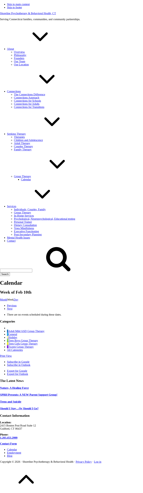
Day (16, 299)
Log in (97, 461)
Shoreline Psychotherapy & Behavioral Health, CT (28, 13)
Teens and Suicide (10, 401)
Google (18, 361)
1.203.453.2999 (8, 437)
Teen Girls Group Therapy (23, 343)
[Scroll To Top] (26, 491)
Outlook (18, 364)
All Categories (15, 349)
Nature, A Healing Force (14, 387)
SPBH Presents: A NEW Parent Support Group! (28, 394)
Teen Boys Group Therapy (23, 340)
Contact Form (8, 443)
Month (3, 299)
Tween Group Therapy (21, 346)
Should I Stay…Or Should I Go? (19, 408)
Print (6, 355)
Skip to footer (14, 7)
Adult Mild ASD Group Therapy (26, 331)
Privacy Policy (84, 461)
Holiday (12, 337)
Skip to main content (18, 4)
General (12, 334)
